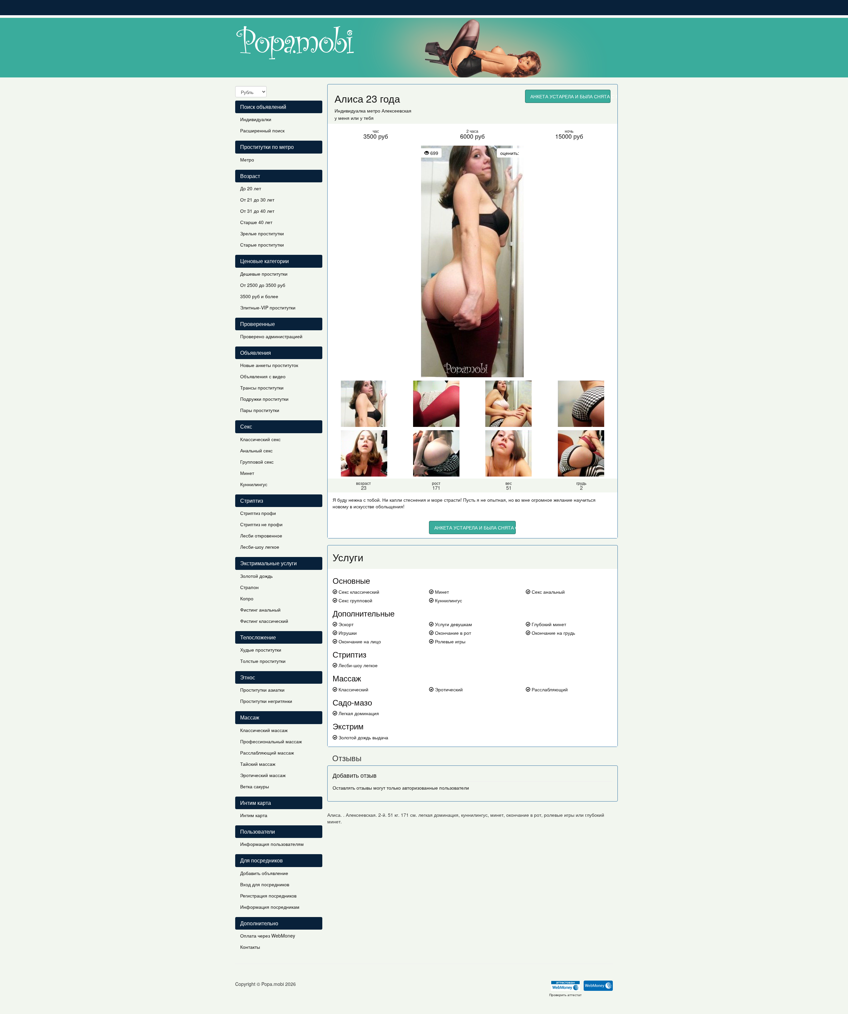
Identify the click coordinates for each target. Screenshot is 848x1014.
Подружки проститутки (264, 398)
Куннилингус (253, 484)
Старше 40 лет (256, 222)
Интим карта (253, 815)
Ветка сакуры (254, 786)
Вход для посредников (264, 884)
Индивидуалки (255, 119)
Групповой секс (257, 461)
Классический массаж (264, 730)
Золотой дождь (256, 576)
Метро (247, 159)
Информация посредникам (269, 906)
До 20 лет (250, 188)
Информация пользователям (272, 844)
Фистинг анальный (260, 609)
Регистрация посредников (268, 895)
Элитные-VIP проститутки (267, 307)
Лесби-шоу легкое (259, 546)
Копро (246, 598)
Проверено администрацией (271, 336)
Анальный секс (256, 450)
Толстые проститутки (263, 661)
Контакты (250, 947)
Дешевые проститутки (264, 273)
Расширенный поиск (262, 130)
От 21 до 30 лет (257, 199)
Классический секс (260, 439)
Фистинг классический (264, 621)
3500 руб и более (259, 296)
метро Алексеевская (389, 110)
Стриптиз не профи (261, 524)
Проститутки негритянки (266, 701)
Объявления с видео (263, 376)
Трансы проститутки (262, 387)
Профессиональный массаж (271, 741)
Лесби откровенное (261, 535)
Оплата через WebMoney (267, 935)
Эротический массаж (263, 775)
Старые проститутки (262, 244)
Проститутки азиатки (262, 689)
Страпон (249, 587)
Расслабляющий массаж (267, 752)
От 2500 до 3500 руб (262, 285)
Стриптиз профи (258, 513)
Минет (247, 473)
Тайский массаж (257, 763)
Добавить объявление (264, 873)
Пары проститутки (259, 410)
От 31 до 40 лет (257, 210)
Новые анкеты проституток (269, 365)
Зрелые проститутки (262, 233)
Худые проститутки (260, 649)
